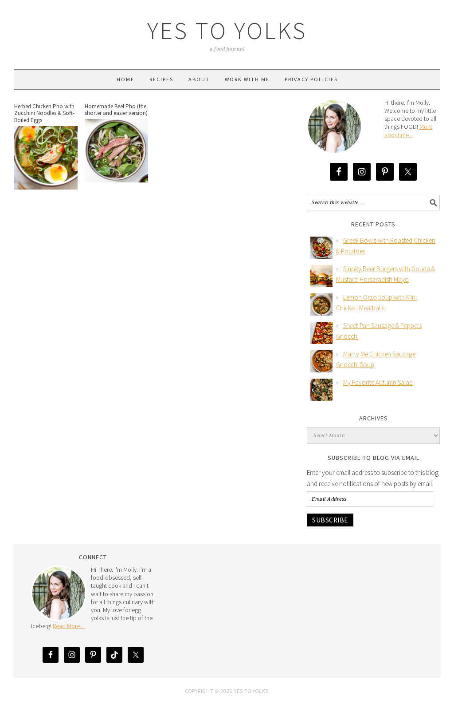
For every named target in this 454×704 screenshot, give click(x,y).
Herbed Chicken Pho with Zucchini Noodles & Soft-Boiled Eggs (44, 113)
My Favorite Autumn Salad (378, 382)
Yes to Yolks (227, 30)
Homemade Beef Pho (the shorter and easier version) (116, 110)
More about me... (408, 130)
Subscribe (330, 520)
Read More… (69, 626)
